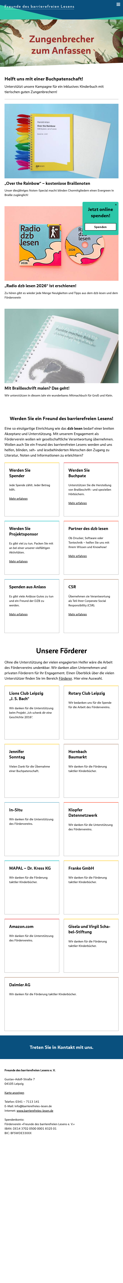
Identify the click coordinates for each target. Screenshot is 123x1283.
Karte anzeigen (14, 1093)
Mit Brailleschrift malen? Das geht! (36, 388)
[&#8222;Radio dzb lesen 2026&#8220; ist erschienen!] (61, 244)
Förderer (65, 678)
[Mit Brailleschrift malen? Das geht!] (61, 347)
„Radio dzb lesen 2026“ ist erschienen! (40, 285)
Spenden (100, 227)
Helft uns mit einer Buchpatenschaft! (43, 79)
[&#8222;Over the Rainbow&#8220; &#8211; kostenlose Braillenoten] (61, 142)
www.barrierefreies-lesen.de (35, 1111)
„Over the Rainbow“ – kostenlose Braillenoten (47, 183)
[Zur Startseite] (39, 6)
